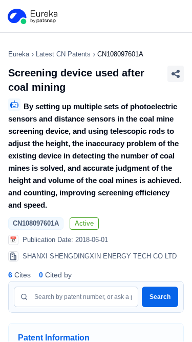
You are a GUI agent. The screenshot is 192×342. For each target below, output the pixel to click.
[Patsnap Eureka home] (31, 16)
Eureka (18, 54)
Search (160, 296)
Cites (19, 275)
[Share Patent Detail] (175, 74)
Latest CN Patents (63, 54)
